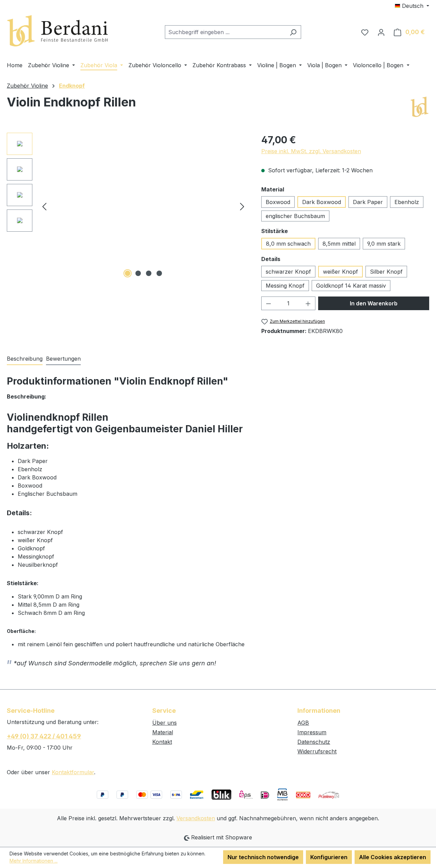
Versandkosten (195, 818)
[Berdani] (419, 107)
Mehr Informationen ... (34, 861)
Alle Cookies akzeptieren (392, 857)
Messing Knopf (285, 285)
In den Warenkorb (374, 303)
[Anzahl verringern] (268, 303)
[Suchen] (293, 32)
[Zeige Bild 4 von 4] (159, 273)
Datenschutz (313, 741)
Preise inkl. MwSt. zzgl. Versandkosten (311, 151)
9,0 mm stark (384, 243)
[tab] (25, 359)
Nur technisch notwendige (263, 857)
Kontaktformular (73, 772)
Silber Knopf (386, 271)
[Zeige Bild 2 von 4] (138, 273)
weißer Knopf (340, 271)
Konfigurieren (328, 857)
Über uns (164, 722)
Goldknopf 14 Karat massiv (351, 285)
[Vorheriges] (44, 206)
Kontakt (162, 741)
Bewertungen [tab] (63, 358)
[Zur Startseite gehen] (58, 30)
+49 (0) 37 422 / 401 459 (44, 736)
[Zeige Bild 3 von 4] (148, 273)
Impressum (311, 732)
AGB (303, 722)
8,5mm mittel (339, 243)
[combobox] (225, 32)
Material (162, 732)
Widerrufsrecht (317, 751)
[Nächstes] (242, 206)
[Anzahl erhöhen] (308, 303)
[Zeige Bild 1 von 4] (127, 273)
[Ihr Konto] (381, 32)
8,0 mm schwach (288, 243)
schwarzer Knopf (288, 271)
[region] (127, 206)
